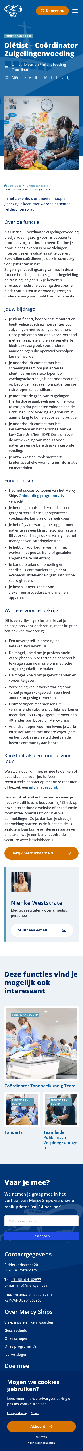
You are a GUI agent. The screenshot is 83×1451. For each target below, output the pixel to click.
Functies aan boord (37, 185)
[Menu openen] (75, 10)
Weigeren (41, 1437)
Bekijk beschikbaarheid (32, 853)
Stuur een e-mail (32, 930)
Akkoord (37, 1426)
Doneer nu (55, 10)
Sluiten (35, 1413)
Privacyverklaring (17, 1413)
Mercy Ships (14, 185)
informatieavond (43, 787)
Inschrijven (41, 1236)
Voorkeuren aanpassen (41, 1442)
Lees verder (41, 1047)
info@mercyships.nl (32, 1285)
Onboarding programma (39, 495)
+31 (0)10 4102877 (26, 1279)
